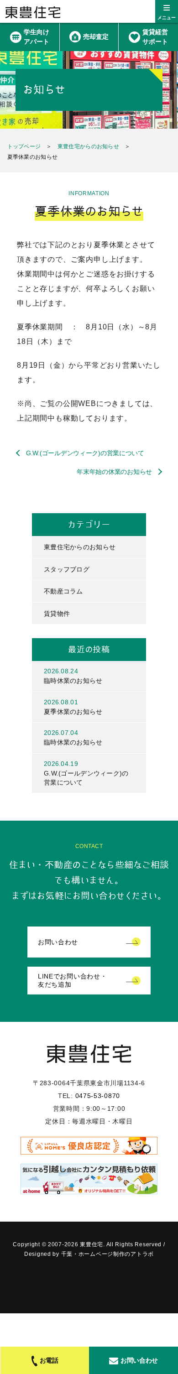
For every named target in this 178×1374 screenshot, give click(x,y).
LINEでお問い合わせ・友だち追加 (72, 981)
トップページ (24, 146)
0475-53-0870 (97, 1095)
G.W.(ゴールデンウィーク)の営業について (85, 453)
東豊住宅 (32, 12)
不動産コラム (63, 591)
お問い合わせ (58, 942)
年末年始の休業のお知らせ (114, 471)
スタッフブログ (66, 569)
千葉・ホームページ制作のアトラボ (107, 1254)
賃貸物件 (57, 613)
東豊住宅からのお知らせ (88, 146)
